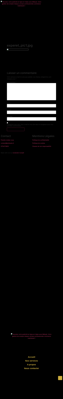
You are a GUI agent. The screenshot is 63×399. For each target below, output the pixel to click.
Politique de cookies (38, 143)
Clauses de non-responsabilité (41, 146)
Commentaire (11, 82)
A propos (31, 364)
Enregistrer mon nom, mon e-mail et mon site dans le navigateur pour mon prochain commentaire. (30, 125)
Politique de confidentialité (40, 140)
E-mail (9, 109)
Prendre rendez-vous (7, 140)
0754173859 (5, 146)
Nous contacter (31, 368)
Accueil (31, 357)
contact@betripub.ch (7, 143)
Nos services (31, 361)
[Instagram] (45, 3)
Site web (9, 116)
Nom (9, 103)
